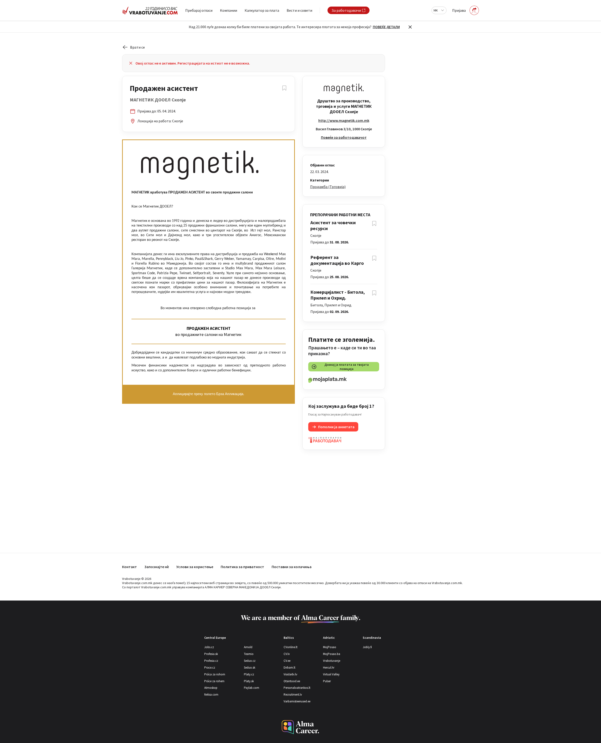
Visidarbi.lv (290, 674)
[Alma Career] (300, 727)
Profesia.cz (211, 661)
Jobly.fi (367, 647)
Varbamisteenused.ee (297, 701)
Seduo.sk (249, 668)
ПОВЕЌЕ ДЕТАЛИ (386, 26)
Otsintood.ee (292, 681)
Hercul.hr (328, 668)
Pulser (327, 681)
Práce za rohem (214, 681)
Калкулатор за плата (262, 10)
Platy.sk (249, 681)
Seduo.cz (249, 661)
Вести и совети (299, 10)
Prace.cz (209, 668)
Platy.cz (249, 674)
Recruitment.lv (293, 695)
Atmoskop (210, 688)
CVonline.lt (290, 647)
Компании (228, 10)
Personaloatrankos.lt (297, 688)
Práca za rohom (214, 674)
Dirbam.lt (289, 668)
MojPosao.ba (331, 654)
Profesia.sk (211, 654)
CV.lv (287, 654)
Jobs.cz (209, 647)
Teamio (249, 654)
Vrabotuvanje (331, 661)
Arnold (248, 647)
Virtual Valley (331, 674)
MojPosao (329, 647)
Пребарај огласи (198, 10)
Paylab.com (251, 688)
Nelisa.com (211, 695)
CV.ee (287, 661)
